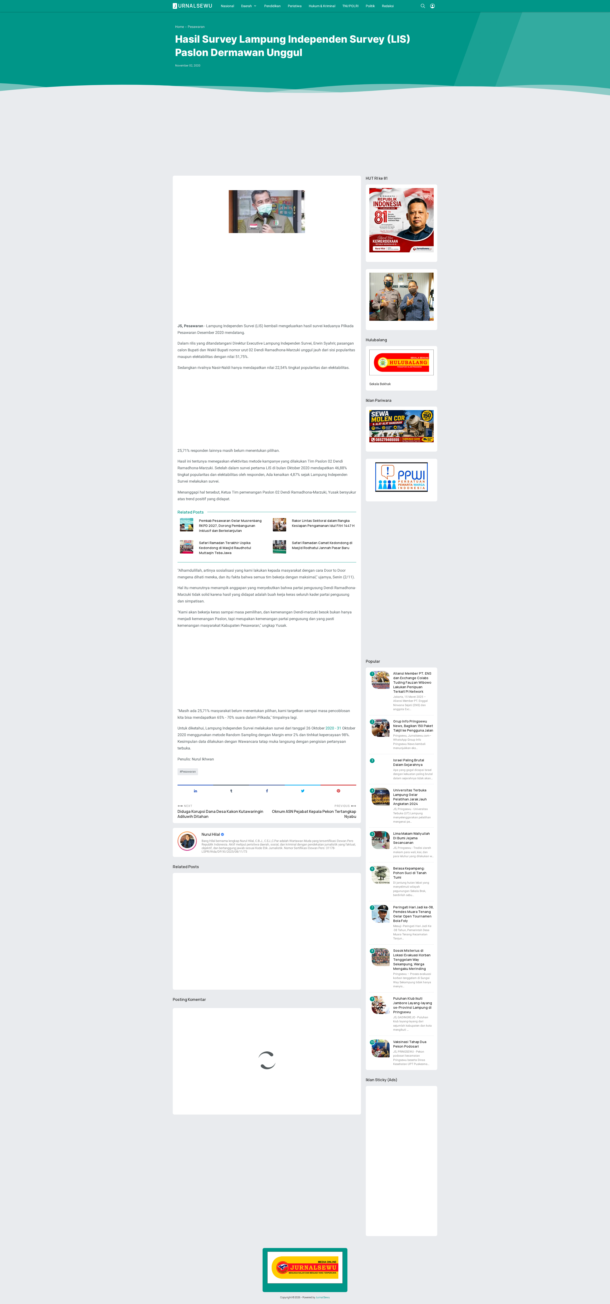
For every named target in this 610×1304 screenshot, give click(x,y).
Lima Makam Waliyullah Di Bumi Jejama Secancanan (411, 838)
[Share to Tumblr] (231, 790)
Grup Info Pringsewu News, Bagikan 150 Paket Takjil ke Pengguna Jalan (413, 726)
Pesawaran (188, 771)
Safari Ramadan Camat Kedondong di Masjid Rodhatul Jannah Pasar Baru (322, 545)
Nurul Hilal (211, 834)
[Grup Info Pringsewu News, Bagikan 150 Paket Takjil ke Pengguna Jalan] (381, 728)
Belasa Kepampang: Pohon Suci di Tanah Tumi (410, 873)
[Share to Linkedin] (195, 790)
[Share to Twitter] (302, 790)
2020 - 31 (333, 728)
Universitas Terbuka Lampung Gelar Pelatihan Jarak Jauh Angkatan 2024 (410, 797)
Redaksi (388, 6)
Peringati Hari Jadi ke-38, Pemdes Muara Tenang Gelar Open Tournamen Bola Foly (413, 914)
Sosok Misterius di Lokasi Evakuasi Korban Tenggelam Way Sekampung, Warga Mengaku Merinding (412, 959)
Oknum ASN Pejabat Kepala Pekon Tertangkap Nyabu (314, 814)
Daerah (246, 6)
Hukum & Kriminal (322, 6)
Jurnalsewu (193, 6)
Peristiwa (295, 6)
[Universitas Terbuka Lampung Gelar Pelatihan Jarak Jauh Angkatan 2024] (381, 797)
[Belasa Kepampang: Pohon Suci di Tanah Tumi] (381, 875)
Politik (370, 6)
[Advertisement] (305, 135)
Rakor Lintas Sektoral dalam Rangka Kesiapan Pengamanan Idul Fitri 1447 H (323, 523)
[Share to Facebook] (267, 790)
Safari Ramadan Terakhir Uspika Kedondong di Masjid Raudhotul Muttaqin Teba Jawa (225, 547)
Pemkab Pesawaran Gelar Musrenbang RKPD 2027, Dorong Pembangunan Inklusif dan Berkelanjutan (230, 525)
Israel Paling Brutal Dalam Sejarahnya (408, 762)
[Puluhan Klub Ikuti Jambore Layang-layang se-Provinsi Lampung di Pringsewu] (381, 1005)
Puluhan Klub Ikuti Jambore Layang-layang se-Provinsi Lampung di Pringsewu (412, 1005)
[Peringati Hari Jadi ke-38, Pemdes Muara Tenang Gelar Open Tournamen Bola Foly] (381, 914)
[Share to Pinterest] (338, 790)
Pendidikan (272, 6)
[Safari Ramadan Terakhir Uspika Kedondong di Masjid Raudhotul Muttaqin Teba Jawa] (186, 547)
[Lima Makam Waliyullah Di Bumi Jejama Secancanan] (381, 840)
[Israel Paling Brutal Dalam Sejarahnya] (381, 767)
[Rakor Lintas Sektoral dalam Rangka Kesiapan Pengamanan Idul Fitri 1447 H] (279, 524)
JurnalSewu (323, 1297)
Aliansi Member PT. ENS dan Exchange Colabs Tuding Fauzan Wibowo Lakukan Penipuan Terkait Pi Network (412, 682)
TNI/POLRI (350, 6)
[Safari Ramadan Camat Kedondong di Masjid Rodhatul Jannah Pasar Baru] (279, 547)
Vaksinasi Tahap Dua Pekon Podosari (409, 1044)
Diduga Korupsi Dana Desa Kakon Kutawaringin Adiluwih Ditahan (220, 814)
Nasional (227, 6)
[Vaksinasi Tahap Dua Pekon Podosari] (381, 1048)
